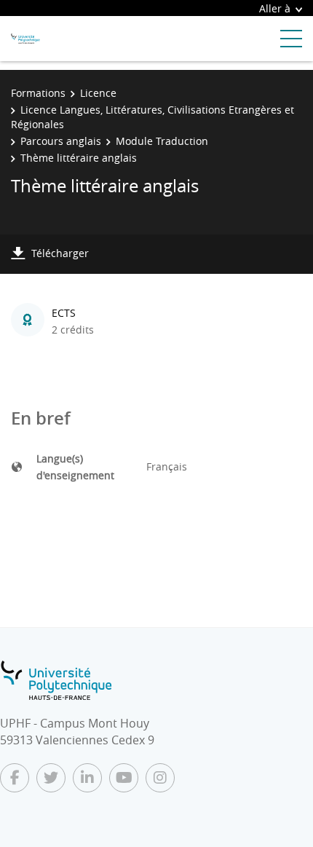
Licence (98, 93)
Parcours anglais (60, 141)
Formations (38, 93)
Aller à (274, 8)
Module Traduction (162, 141)
